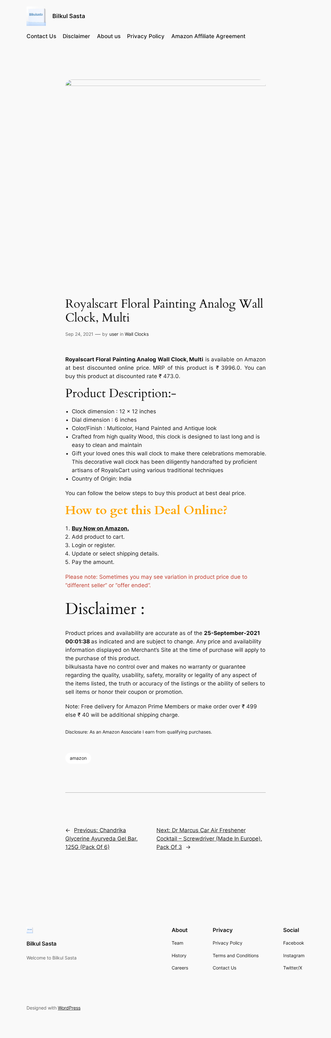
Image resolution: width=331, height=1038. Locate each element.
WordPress (69, 1008)
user (113, 334)
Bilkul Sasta (68, 16)
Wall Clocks (137, 334)
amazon (78, 758)
